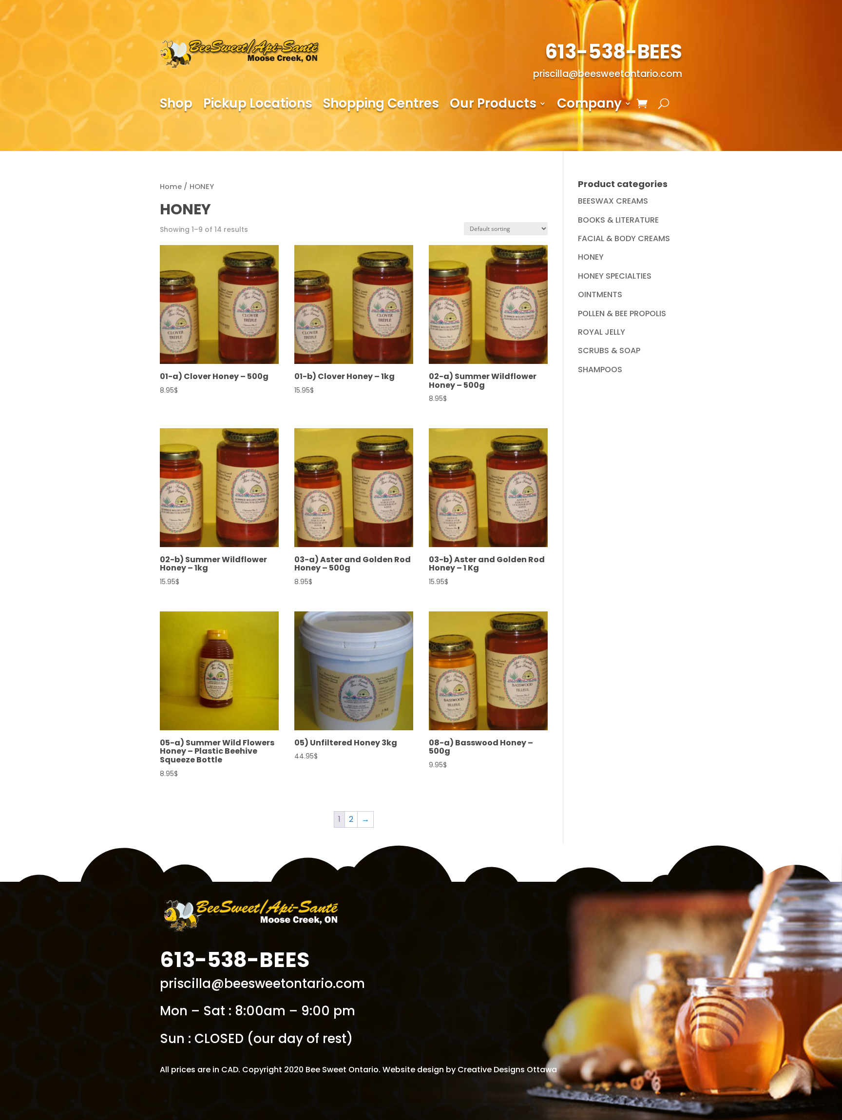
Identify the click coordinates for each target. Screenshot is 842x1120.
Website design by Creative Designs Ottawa (470, 1069)
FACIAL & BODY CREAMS (624, 238)
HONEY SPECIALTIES (614, 276)
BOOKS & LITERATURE (618, 220)
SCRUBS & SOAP (609, 350)
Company (589, 105)
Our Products (493, 105)
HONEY (591, 257)
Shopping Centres (381, 105)
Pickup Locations (257, 105)
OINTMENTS (600, 294)
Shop (176, 105)
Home (171, 186)
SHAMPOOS (600, 369)
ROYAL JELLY (601, 332)
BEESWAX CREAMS (613, 201)
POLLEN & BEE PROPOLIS (622, 313)
